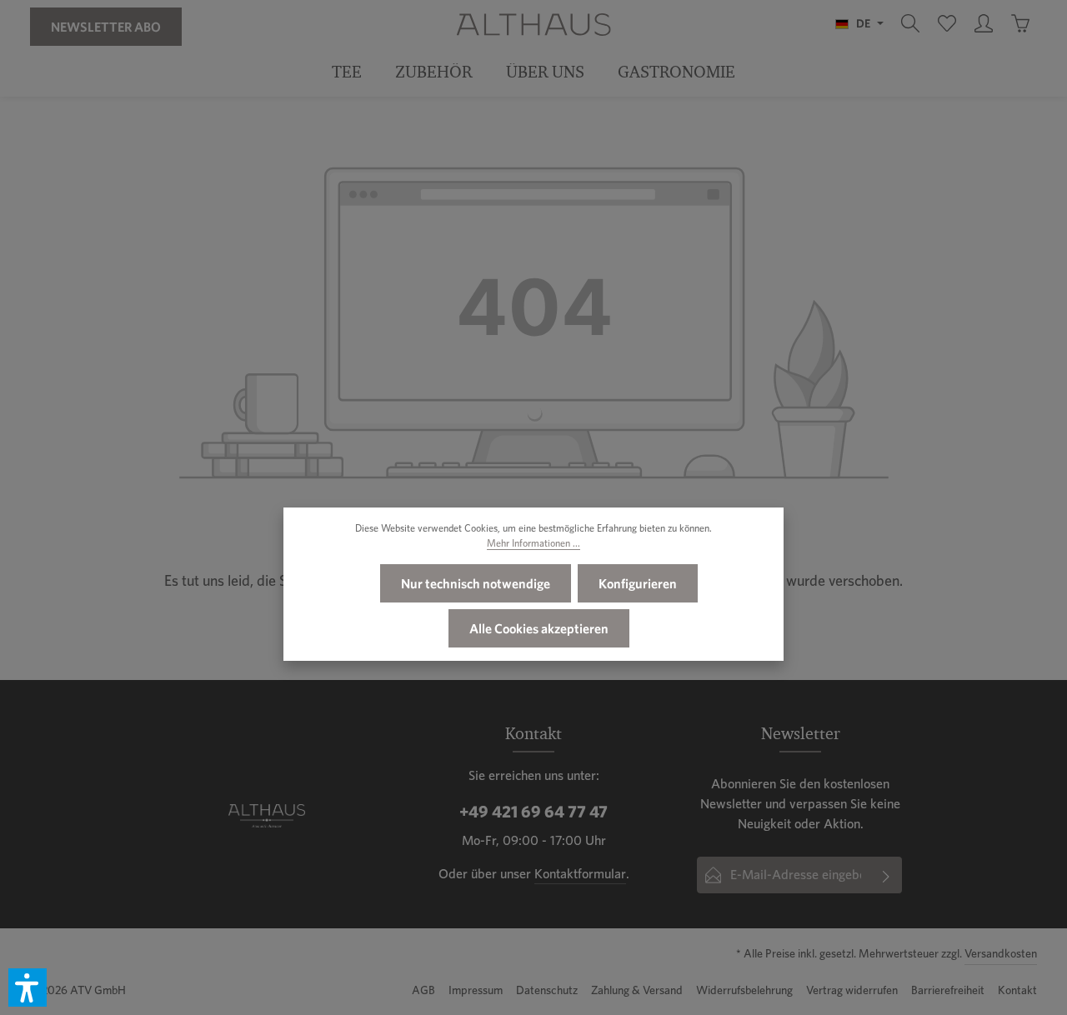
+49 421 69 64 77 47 (533, 812)
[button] (27, 987)
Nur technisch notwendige (475, 583)
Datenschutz (547, 990)
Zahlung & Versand (637, 990)
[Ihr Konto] (983, 23)
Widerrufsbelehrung (744, 990)
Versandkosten (1000, 953)
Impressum (475, 990)
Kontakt (1017, 990)
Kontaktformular (580, 874)
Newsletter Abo (106, 26)
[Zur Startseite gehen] (533, 23)
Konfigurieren (638, 583)
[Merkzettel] (947, 23)
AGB (423, 990)
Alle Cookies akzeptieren (539, 628)
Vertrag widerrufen (852, 990)
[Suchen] (910, 23)
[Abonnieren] (886, 875)
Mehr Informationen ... (533, 543)
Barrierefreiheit (947, 990)
